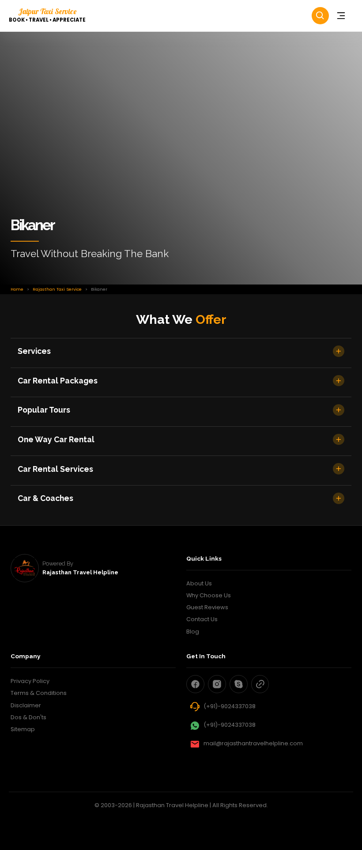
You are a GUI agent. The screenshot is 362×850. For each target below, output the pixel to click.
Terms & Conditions (39, 693)
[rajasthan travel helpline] (25, 568)
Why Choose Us (208, 595)
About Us (199, 583)
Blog (192, 631)
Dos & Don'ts (28, 717)
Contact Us (202, 619)
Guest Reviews (207, 607)
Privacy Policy (30, 681)
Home (17, 289)
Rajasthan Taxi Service (57, 289)
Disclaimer (26, 705)
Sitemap (23, 729)
